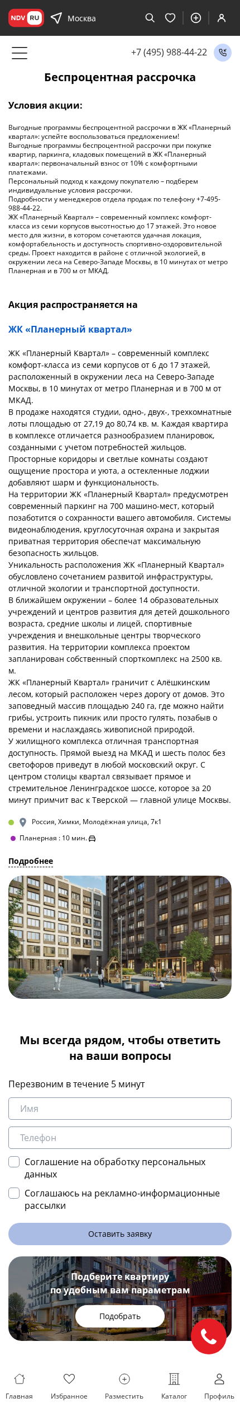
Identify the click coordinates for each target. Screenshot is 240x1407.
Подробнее (30, 861)
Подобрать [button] (120, 1316)
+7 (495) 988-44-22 (169, 52)
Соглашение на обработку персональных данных (115, 1168)
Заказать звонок (223, 53)
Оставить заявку (120, 1233)
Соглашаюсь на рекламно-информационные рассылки (122, 1199)
